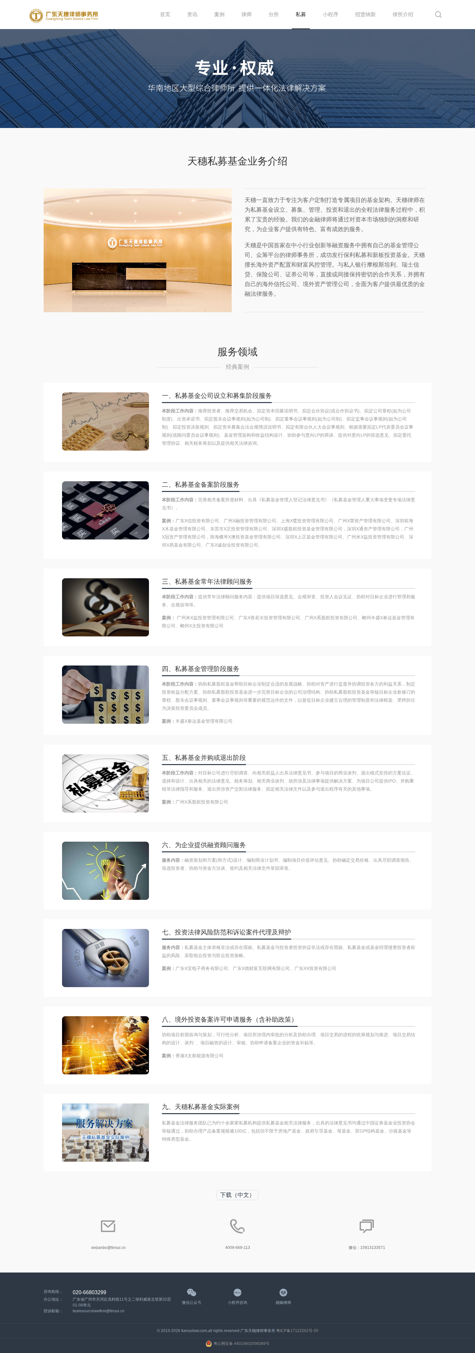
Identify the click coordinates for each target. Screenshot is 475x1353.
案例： (168, 520)
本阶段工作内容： (180, 410)
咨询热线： (53, 1291)
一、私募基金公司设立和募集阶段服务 (217, 395)
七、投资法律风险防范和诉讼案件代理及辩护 (226, 932)
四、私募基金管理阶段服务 (200, 668)
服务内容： (173, 860)
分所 (274, 14)
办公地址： (53, 1299)
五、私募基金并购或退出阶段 (204, 757)
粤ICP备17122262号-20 (297, 1330)
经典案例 (237, 367)
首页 (165, 14)
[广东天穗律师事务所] (63, 14)
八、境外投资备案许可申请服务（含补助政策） (230, 1019)
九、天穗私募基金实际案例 (200, 1106)
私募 (301, 14)
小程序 (330, 14)
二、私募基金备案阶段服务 (200, 484)
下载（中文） (237, 1195)
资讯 (192, 14)
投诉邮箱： (53, 1311)
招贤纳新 (365, 14)
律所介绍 (403, 14)
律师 (246, 14)
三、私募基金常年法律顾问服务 (207, 581)
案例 (219, 14)
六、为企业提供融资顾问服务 (204, 844)
